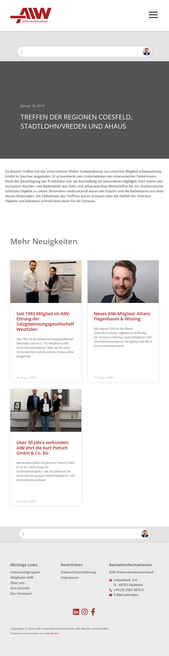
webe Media (51, 633)
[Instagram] (84, 612)
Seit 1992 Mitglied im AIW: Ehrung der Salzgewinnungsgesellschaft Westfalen (45, 321)
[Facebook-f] (93, 612)
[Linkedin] (76, 612)
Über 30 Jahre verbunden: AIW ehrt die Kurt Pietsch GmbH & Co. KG (42, 448)
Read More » (24, 366)
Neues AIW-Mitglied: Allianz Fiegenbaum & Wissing (122, 316)
